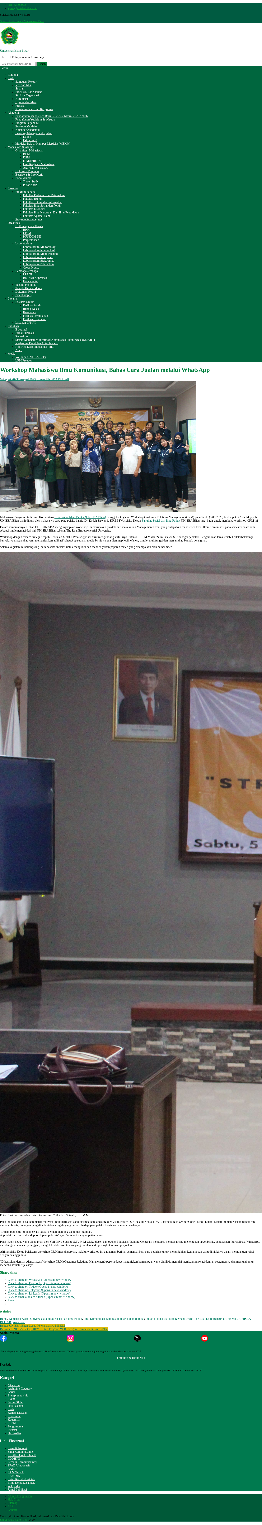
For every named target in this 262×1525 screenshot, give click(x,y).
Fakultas (13, 188)
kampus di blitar (115, 1318)
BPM (26, 229)
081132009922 (17, 4)
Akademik (14, 112)
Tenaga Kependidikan (28, 288)
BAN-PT (13, 1468)
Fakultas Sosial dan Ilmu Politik (161, 520)
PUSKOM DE (32, 236)
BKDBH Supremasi (35, 277)
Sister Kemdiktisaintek (21, 1479)
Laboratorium (23, 243)
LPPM (27, 233)
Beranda (13, 74)
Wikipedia (14, 1486)
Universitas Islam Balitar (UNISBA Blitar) (80, 517)
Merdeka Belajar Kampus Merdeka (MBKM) (42, 143)
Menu (5, 68)
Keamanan (29, 312)
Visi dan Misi (23, 85)
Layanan (13, 298)
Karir (11, 1409)
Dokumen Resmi (25, 291)
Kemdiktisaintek (17, 1448)
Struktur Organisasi (27, 95)
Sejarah (19, 88)
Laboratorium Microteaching (40, 253)
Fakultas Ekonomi (34, 209)
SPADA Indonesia (19, 1465)
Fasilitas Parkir (32, 305)
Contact (12, 1509)
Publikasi (13, 326)
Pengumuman (16, 1426)
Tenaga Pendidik (25, 284)
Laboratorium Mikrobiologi (39, 246)
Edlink (27, 136)
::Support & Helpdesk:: (131, 1357)
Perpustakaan (31, 240)
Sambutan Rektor (25, 81)
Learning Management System (33, 133)
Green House (31, 267)
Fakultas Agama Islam (36, 215)
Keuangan (14, 1419)
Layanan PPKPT (25, 322)
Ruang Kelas (31, 308)
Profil (11, 78)
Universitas (37, 1318)
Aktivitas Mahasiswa (35, 167)
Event (11, 1398)
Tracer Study (31, 181)
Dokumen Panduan (27, 171)
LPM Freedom (24, 360)
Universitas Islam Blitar (14, 50)
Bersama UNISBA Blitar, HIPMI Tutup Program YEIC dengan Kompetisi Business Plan (54, 1329)
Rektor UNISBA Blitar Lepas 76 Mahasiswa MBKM (32, 1325)
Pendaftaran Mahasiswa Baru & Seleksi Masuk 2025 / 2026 (51, 116)
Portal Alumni (23, 178)
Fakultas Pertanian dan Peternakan (44, 195)
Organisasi (14, 222)
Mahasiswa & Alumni (21, 147)
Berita (3, 1318)
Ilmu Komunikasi (94, 1318)
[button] (9, 35)
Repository (22, 336)
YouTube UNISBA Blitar (30, 357)
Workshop (19, 1322)
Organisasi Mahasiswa (29, 150)
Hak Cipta (14, 1499)
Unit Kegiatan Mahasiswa (38, 164)
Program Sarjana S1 (27, 123)
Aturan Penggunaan (20, 1496)
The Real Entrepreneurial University (216, 1318)
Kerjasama (14, 1416)
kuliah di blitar (135, 1318)
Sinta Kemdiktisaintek (21, 1451)
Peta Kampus (23, 295)
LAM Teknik (16, 1472)
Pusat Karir (30, 184)
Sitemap (12, 1503)
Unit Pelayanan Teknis (29, 226)
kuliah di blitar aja (156, 1318)
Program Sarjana (25, 191)
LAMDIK (14, 1475)
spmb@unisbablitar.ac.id (22, 8)
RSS (10, 1506)
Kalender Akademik (27, 129)
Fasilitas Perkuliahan (35, 315)
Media (11, 353)
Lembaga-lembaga (26, 271)
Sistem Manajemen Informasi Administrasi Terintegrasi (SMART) (55, 339)
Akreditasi (21, 98)
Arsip (18, 350)
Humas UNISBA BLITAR (52, 379)
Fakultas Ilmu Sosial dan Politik (42, 205)
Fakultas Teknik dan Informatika (42, 202)
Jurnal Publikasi (25, 333)
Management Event (181, 1318)
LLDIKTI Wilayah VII (22, 1455)
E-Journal (21, 329)
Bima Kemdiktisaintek (21, 1482)
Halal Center (30, 281)
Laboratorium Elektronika (38, 260)
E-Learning (30, 140)
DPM (26, 157)
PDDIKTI (14, 1458)
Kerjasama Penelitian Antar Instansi (36, 343)
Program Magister (26, 126)
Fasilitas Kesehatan (34, 319)
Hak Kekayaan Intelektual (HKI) (35, 346)
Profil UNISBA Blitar (28, 92)
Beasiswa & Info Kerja (29, 174)
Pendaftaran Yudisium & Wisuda (35, 119)
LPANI (27, 274)
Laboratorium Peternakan (38, 264)
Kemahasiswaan (19, 1318)
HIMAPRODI (32, 160)
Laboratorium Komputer (38, 257)
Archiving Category (20, 1388)
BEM (26, 154)
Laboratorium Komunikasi (39, 250)
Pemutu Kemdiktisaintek (22, 1462)
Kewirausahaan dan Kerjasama (34, 109)
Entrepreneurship (18, 1395)
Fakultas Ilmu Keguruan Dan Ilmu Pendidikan (51, 212)
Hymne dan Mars (25, 102)
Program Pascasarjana (28, 219)
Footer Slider (15, 1402)
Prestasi (20, 105)
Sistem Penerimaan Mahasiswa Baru (22, 21)
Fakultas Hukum (33, 198)
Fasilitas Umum (24, 302)
